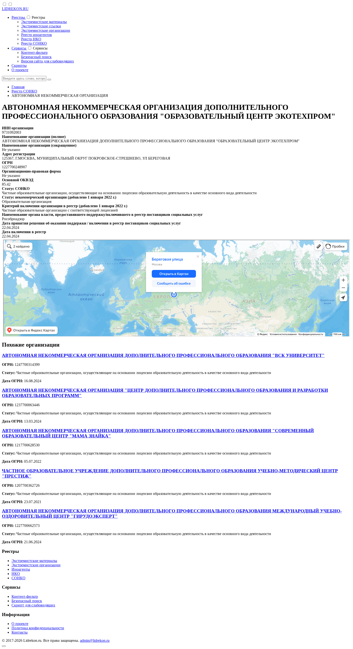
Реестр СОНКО (34, 43)
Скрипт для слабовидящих (33, 605)
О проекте (20, 70)
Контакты (20, 632)
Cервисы (19, 48)
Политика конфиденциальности (38, 628)
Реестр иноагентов (36, 35)
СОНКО (18, 578)
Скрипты (19, 65)
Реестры (19, 17)
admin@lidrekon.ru (95, 640)
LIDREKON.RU (15, 9)
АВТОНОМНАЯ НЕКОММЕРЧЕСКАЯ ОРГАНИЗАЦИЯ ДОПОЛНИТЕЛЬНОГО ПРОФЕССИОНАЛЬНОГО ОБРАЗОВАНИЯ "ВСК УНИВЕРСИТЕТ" (163, 355)
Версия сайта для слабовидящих (47, 61)
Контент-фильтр (34, 52)
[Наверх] (4, 646)
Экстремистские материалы (44, 22)
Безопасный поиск (36, 57)
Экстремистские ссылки (41, 26)
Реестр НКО (31, 39)
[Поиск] (49, 79)
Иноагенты (21, 569)
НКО (16, 574)
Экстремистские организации (45, 30)
